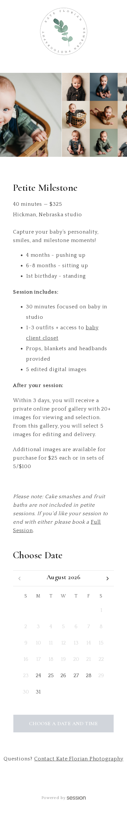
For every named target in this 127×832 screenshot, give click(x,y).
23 (26, 675)
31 (88, 610)
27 (38, 610)
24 (38, 675)
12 (63, 643)
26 (26, 610)
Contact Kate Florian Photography (78, 759)
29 (63, 610)
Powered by (53, 798)
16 (25, 659)
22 (101, 659)
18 (51, 659)
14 (88, 643)
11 (51, 643)
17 (38, 659)
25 (51, 675)
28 (51, 610)
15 (101, 643)
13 (76, 643)
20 (76, 659)
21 (88, 659)
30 (76, 610)
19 (63, 659)
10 (38, 643)
